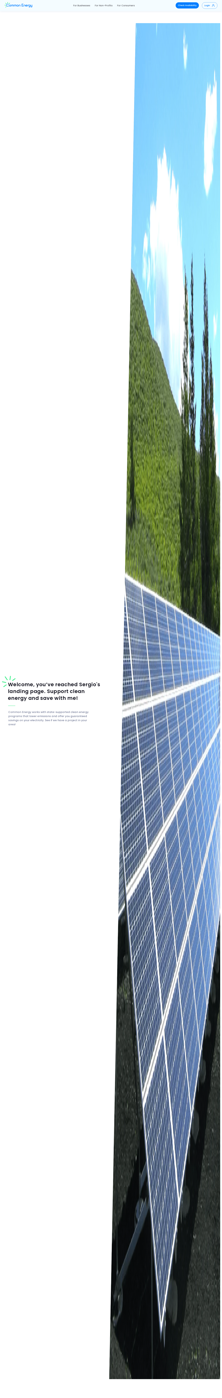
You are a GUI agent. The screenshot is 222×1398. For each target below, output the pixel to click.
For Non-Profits (104, 5)
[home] (18, 6)
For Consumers (126, 5)
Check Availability (187, 5)
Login (207, 5)
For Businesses (81, 5)
